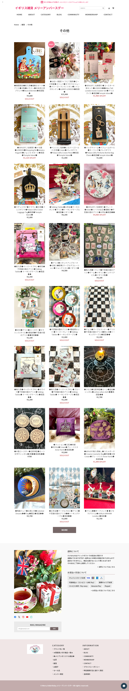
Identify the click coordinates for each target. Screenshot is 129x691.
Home (16, 24)
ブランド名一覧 (59, 649)
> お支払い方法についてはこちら (103, 590)
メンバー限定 (58, 674)
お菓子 (56, 667)
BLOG (86, 652)
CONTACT (87, 663)
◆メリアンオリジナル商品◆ (64, 656)
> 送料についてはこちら (106, 567)
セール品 (57, 670)
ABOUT (86, 649)
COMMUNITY (88, 656)
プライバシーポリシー (92, 667)
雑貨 (23, 24)
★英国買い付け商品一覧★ (63, 652)
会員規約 (87, 674)
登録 (54, 629)
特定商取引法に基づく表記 (93, 670)
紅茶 (55, 659)
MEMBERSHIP (89, 659)
